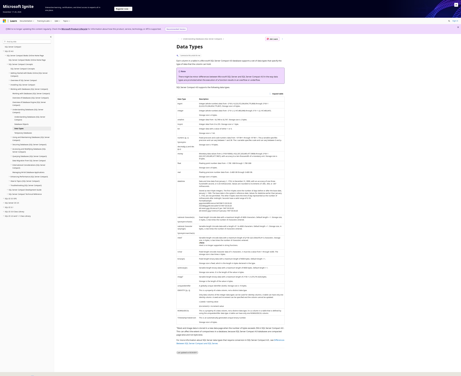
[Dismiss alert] (456, 5)
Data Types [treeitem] (19, 128)
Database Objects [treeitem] (21, 124)
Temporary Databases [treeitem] (23, 133)
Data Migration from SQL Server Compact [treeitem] (29, 160)
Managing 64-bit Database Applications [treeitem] (28, 172)
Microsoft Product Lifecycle (74, 29)
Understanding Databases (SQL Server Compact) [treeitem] (29, 118)
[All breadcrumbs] (178, 39)
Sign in (455, 21)
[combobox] (27, 41)
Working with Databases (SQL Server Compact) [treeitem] (31, 93)
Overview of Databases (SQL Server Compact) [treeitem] (30, 98)
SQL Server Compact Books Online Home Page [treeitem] (27, 60)
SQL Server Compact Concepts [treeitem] (23, 68)
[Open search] (449, 21)
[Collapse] (51, 37)
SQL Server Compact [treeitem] (13, 47)
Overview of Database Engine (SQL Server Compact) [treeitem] (29, 103)
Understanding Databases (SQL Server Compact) (202, 39)
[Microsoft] (4, 21)
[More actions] (282, 39)
